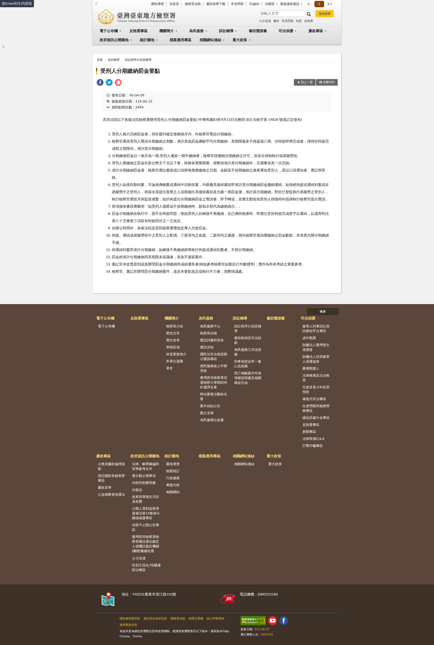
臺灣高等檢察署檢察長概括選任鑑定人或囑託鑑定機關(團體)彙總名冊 (145, 544)
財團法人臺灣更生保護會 (316, 347)
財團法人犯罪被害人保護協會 (316, 359)
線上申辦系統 (215, 618)
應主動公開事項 (144, 476)
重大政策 (240, 40)
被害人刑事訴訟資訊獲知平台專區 (316, 329)
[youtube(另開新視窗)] (272, 621)
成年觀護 (309, 338)
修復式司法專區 (314, 399)
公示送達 (265, 21)
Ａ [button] (319, 4)
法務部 (269, 4)
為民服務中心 (210, 326)
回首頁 (174, 4)
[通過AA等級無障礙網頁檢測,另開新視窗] (253, 621)
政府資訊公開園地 (114, 40)
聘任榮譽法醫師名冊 (213, 397)
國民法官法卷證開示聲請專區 (213, 357)
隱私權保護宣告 (130, 618)
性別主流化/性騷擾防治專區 (146, 568)
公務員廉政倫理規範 (111, 466)
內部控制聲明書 (144, 483)
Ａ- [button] (309, 4)
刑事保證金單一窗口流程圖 (247, 364)
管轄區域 (173, 347)
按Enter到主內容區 (17, 3)
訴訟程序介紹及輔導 (138, 60)
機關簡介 (166, 31)
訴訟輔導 (226, 31)
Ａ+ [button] (329, 4)
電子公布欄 (109, 31)
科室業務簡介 (176, 354)
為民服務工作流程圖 (247, 352)
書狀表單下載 (215, 4)
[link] (100, 83)
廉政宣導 (104, 487)
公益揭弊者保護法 (111, 494)
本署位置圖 (174, 361)
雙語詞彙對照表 (212, 340)
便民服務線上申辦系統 (213, 368)
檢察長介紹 (174, 326)
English (254, 4)
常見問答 (237, 4)
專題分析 (173, 485)
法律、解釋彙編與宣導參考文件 (145, 466)
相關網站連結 (210, 40)
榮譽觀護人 (310, 368)
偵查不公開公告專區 (145, 527)
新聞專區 (309, 432)
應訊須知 (207, 347)
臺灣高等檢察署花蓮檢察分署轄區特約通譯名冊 (213, 382)
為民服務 (196, 31)
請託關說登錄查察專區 (111, 478)
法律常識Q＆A (313, 439)
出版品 (137, 490)
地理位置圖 (196, 618)
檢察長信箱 (193, 4)
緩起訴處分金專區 (316, 418)
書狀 (276, 21)
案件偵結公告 (210, 406)
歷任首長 (173, 340)
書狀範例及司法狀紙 (247, 340)
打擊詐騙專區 (312, 446)
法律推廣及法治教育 (316, 378)
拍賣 (299, 21)
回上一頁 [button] (307, 82)
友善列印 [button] (329, 82)
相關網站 (173, 492)
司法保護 (286, 31)
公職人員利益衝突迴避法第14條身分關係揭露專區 (146, 513)
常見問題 (287, 21)
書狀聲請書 (258, 31)
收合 (323, 311)
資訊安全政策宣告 (155, 618)
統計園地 (147, 40)
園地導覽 (173, 464)
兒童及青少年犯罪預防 (316, 390)
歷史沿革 (173, 333)
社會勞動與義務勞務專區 (316, 408)
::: (96, 3)
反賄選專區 (139, 31)
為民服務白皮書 (212, 420)
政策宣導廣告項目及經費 (145, 499)
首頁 (100, 60)
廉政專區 (316, 31)
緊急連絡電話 (289, 4)
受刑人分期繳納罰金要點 (130, 71)
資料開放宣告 (128, 625)
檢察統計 (173, 471)
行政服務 (173, 478)
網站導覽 (157, 4)
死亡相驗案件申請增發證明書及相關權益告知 (247, 378)
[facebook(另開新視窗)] (283, 621)
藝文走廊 (207, 413)
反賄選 (308, 21)
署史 (169, 368)
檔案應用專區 (180, 40)
